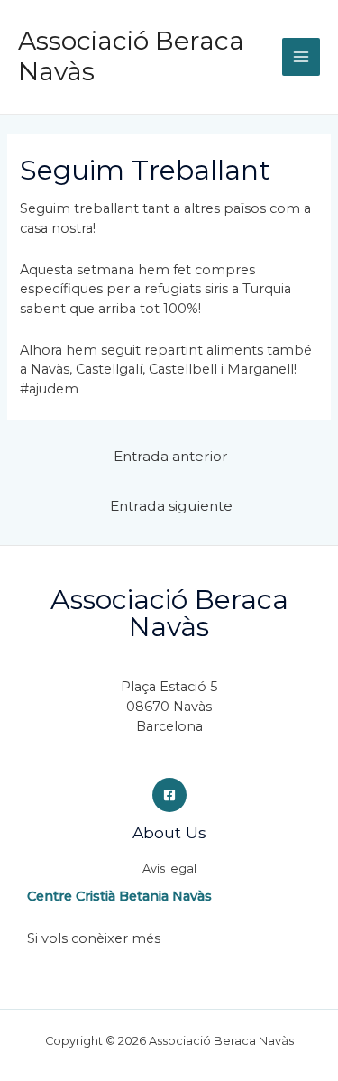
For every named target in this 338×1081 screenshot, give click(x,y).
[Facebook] (169, 795)
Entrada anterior (171, 456)
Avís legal (169, 868)
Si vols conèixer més (93, 938)
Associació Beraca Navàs (131, 56)
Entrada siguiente (171, 505)
